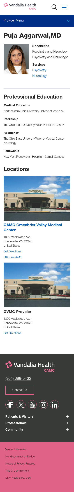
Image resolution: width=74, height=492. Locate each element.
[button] (66, 7)
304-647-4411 (13, 257)
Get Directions (12, 251)
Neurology (39, 76)
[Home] (31, 7)
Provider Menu (14, 20)
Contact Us (19, 390)
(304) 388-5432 (18, 379)
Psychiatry (39, 70)
